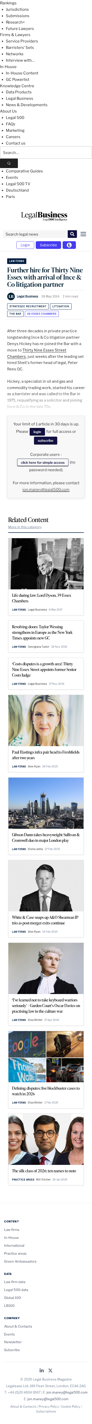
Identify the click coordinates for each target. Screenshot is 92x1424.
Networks (15, 54)
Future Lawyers (20, 28)
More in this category (25, 527)
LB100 (9, 1306)
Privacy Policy (49, 1406)
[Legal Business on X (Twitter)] (50, 1371)
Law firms (16, 261)
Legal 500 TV (18, 184)
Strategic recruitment (28, 306)
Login (25, 244)
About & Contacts (18, 1326)
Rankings (8, 3)
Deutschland (17, 190)
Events (12, 177)
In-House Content (22, 73)
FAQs (10, 124)
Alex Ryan (34, 766)
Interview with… (20, 60)
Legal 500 (15, 117)
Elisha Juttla (35, 849)
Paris (10, 196)
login (37, 432)
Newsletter (13, 1342)
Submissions (17, 16)
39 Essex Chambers (41, 313)
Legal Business (19, 98)
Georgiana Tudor (38, 646)
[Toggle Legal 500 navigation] (69, 245)
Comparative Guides (24, 171)
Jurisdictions (17, 9)
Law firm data (14, 1282)
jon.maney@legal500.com (46, 489)
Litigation (60, 306)
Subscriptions (46, 1411)
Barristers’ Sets (20, 47)
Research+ (15, 22)
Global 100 (12, 1298)
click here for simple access (43, 462)
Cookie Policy (70, 1406)
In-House (8, 66)
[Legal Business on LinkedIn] (41, 1371)
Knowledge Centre (17, 86)
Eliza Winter (35, 1020)
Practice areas (23, 1179)
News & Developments (27, 105)
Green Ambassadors (20, 1261)
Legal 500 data (16, 1290)
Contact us (16, 143)
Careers (13, 137)
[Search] (9, 163)
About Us (8, 111)
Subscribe (48, 244)
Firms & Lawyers (15, 34)
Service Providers (22, 41)
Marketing (15, 130)
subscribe (45, 440)
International (14, 1245)
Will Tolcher (43, 1179)
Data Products (19, 92)
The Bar (15, 313)
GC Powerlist (17, 79)
